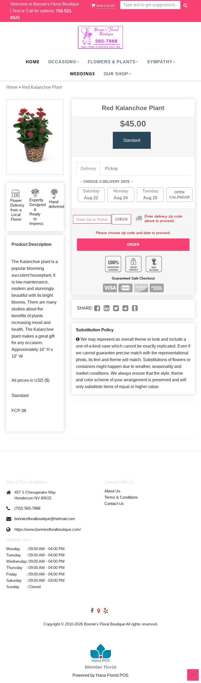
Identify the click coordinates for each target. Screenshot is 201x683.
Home (33, 62)
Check (121, 219)
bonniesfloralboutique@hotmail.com (44, 518)
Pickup (111, 168)
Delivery (88, 168)
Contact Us (114, 503)
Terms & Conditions (121, 497)
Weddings (82, 74)
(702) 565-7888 (27, 508)
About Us (112, 491)
